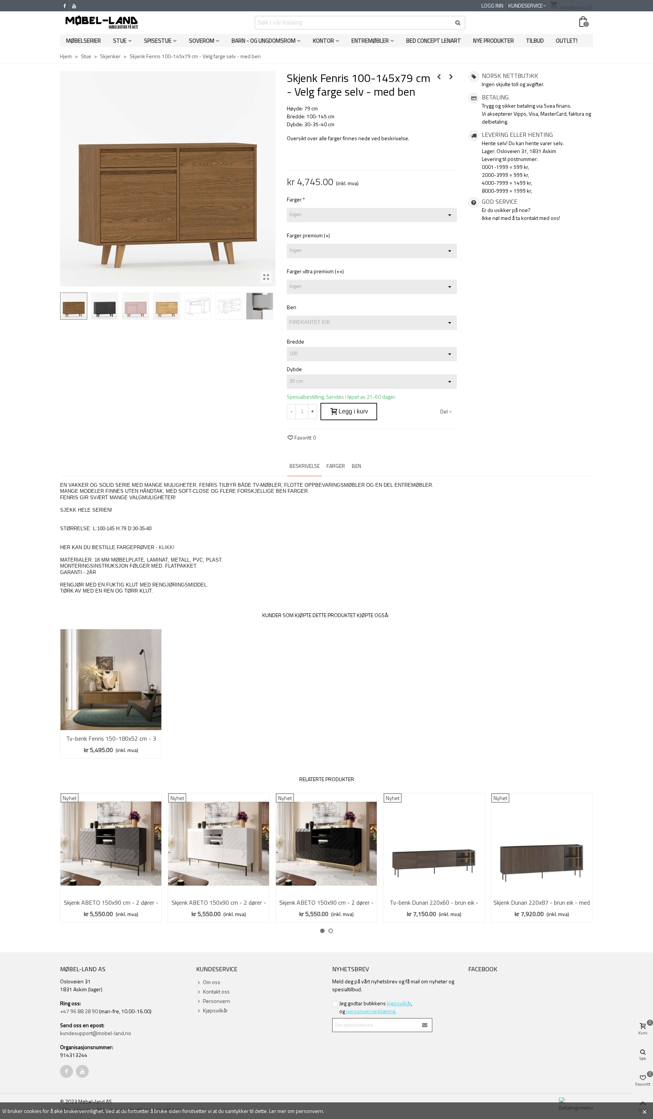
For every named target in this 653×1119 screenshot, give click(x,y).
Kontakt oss (216, 991)
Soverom (201, 40)
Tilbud (535, 40)
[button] (322, 931)
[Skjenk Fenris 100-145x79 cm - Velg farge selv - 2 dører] (451, 76)
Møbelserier (83, 40)
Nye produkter (493, 40)
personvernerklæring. (371, 1011)
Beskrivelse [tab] (304, 466)
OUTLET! (566, 40)
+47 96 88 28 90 (79, 1011)
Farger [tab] (335, 466)
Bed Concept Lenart (433, 40)
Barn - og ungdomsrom (264, 40)
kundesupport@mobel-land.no (95, 1033)
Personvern (216, 1001)
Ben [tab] (356, 466)
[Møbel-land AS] (101, 22)
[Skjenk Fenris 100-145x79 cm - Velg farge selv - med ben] (266, 277)
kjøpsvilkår (399, 1003)
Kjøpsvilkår (215, 1010)
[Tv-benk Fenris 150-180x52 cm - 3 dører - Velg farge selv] (110, 679)
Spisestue (158, 40)
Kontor (323, 40)
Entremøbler (370, 40)
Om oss (211, 982)
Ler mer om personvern (296, 1111)
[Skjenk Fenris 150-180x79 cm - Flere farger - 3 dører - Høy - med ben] (439, 76)
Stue (120, 40)
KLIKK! (167, 547)
